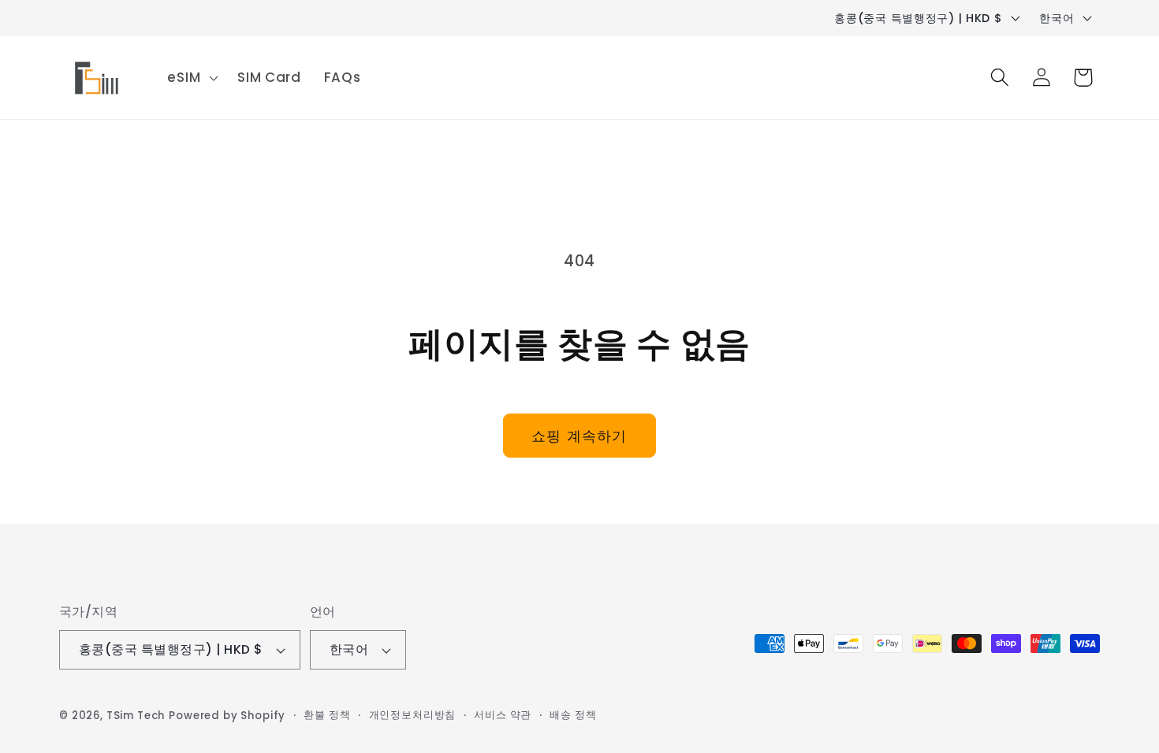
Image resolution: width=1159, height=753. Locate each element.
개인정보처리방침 (413, 714)
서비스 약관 (502, 714)
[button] (191, 77)
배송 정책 (573, 714)
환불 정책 (327, 714)
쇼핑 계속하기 (579, 436)
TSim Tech (136, 715)
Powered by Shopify (227, 715)
